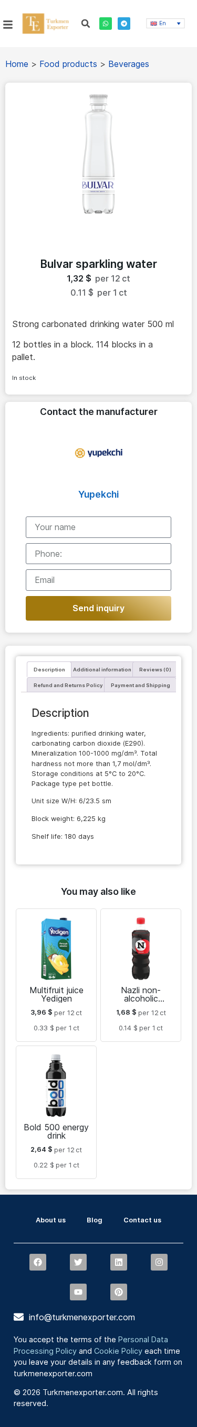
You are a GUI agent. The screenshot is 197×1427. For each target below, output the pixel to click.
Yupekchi (98, 494)
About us (51, 1220)
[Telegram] (124, 23)
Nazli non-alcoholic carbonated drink (141, 998)
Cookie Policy (118, 1350)
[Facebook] (37, 1262)
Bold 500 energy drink (56, 1131)
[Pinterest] (118, 1292)
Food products (68, 64)
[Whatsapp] (105, 23)
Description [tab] (49, 669)
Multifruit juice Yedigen (56, 994)
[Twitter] (78, 1262)
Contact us (142, 1220)
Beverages (128, 64)
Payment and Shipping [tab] (140, 685)
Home (16, 64)
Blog (94, 1220)
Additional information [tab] (102, 669)
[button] (86, 23)
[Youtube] (78, 1292)
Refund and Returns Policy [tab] (68, 685)
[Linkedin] (118, 1262)
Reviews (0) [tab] (155, 669)
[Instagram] (159, 1262)
